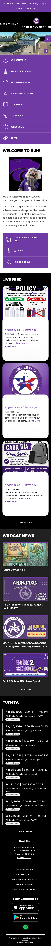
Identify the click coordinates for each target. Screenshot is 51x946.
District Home (9, 24)
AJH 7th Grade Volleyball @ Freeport (23, 730)
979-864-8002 (24, 857)
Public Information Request (24, 889)
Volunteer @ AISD (24, 874)
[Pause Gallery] (46, 51)
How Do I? (32, 8)
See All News (25, 689)
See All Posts (25, 522)
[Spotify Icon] (26, 929)
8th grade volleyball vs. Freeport (20, 745)
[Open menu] (6, 22)
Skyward (8, 3)
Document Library (24, 869)
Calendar (18, 8)
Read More (21, 343)
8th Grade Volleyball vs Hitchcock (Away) (25, 805)
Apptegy (30, 942)
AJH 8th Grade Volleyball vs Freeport (23, 759)
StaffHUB (21, 3)
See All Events (25, 831)
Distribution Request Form (24, 879)
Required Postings (24, 884)
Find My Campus (38, 3)
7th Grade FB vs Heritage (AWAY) (21, 820)
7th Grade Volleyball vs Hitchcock (21, 774)
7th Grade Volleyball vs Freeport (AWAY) (24, 716)
